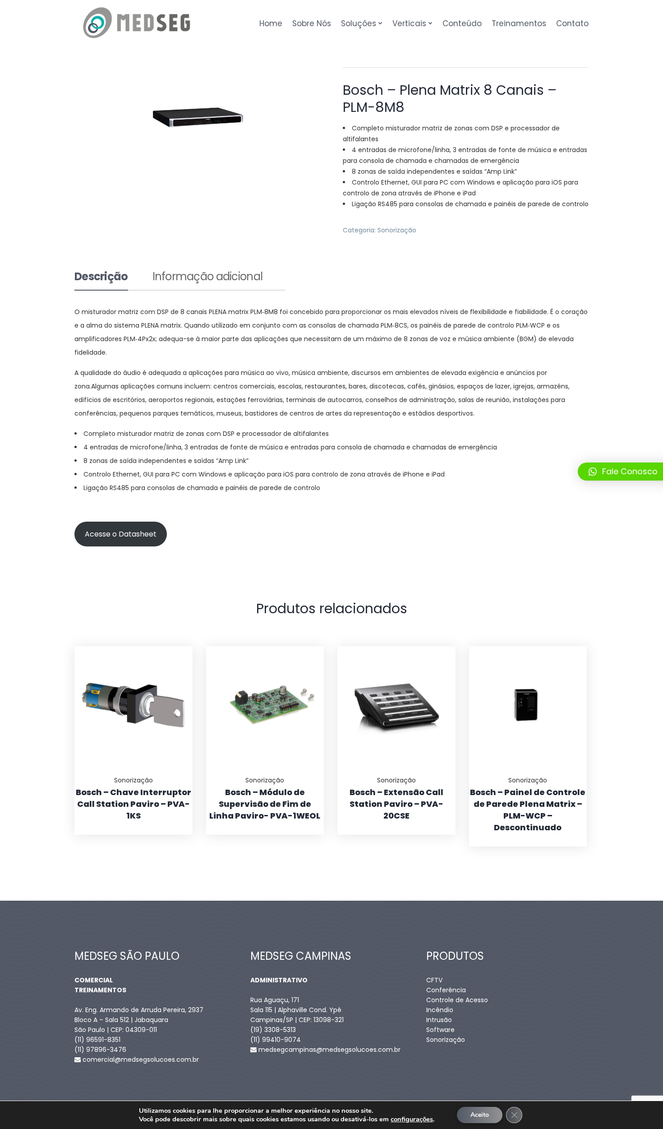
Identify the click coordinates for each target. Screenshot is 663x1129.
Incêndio (439, 1009)
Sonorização (397, 230)
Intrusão (439, 1019)
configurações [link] (412, 1119)
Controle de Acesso (457, 999)
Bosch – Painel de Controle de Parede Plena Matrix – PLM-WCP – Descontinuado (527, 810)
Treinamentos (519, 23)
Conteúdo (462, 23)
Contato (572, 23)
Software (440, 1029)
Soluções (358, 23)
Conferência (446, 990)
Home (270, 23)
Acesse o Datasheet (121, 534)
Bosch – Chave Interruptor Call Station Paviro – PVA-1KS (133, 804)
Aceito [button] (479, 1114)
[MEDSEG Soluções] (136, 23)
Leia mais (175, 646)
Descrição (101, 277)
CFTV (434, 980)
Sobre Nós (311, 23)
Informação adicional (207, 277)
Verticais (409, 23)
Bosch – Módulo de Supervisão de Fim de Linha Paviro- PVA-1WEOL (264, 804)
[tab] (101, 280)
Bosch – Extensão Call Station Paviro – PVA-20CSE (396, 804)
